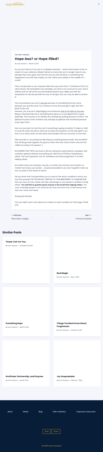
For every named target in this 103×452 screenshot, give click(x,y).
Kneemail (26, 55)
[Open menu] (99, 4)
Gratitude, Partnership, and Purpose (24, 376)
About (10, 411)
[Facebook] (91, 418)
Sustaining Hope (14, 323)
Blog (40, 411)
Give (47, 431)
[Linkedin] (99, 418)
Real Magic (62, 273)
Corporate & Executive (85, 411)
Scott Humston (22, 64)
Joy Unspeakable (66, 376)
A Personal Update (83, 217)
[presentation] (77, 252)
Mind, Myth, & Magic (20, 217)
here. (80, 202)
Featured (18, 55)
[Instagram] (95, 418)
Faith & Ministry (59, 411)
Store (56, 431)
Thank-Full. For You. (16, 241)
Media (25, 411)
